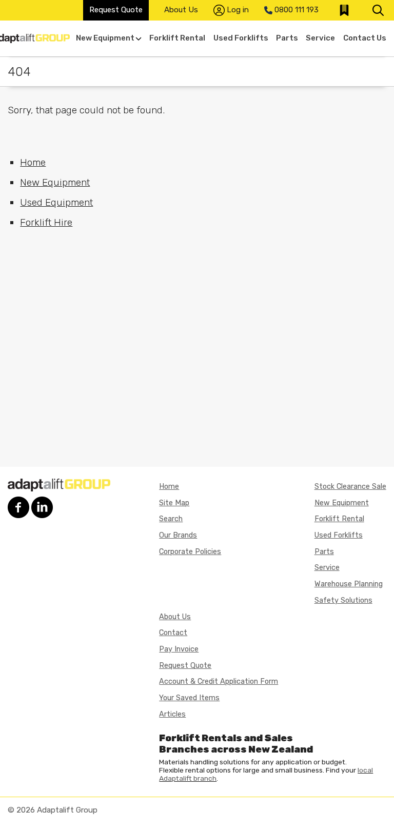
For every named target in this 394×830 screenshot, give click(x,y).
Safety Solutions (343, 600)
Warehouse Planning (348, 584)
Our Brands (178, 535)
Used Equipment (56, 202)
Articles (172, 714)
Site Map (174, 503)
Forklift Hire (46, 222)
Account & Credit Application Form (218, 681)
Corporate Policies (190, 551)
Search (171, 519)
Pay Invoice (179, 649)
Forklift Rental (177, 38)
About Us (181, 9)
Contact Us (364, 38)
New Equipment (105, 38)
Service (320, 38)
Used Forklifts (240, 38)
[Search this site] (378, 10)
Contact (173, 632)
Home (33, 162)
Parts (287, 38)
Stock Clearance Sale (350, 486)
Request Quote (116, 9)
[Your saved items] (344, 10)
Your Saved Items (189, 698)
